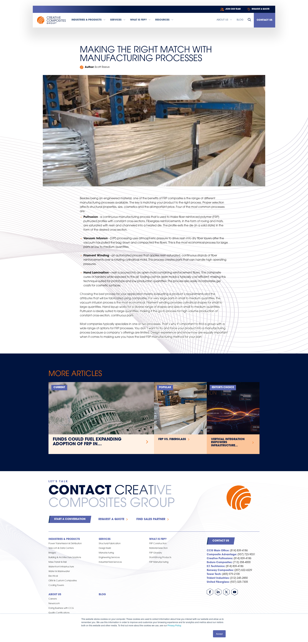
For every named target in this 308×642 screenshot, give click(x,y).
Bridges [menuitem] (52, 553)
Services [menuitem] (105, 539)
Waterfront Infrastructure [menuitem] (61, 567)
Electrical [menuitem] (53, 576)
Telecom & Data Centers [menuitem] (61, 548)
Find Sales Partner (150, 519)
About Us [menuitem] (54, 594)
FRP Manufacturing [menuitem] (158, 562)
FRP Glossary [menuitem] (155, 553)
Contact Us (264, 20)
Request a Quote (111, 519)
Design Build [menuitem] (105, 548)
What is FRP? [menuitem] (157, 539)
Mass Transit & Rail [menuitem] (57, 562)
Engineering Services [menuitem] (109, 557)
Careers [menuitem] (52, 599)
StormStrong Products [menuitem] (160, 557)
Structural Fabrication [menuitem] (109, 544)
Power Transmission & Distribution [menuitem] (65, 544)
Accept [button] (219, 633)
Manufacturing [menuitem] (106, 553)
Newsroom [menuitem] (54, 604)
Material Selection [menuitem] (158, 548)
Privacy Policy (174, 625)
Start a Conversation (70, 519)
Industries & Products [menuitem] (64, 539)
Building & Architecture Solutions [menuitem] (64, 557)
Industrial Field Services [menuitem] (110, 562)
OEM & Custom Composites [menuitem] (62, 581)
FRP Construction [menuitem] (157, 544)
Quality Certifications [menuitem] (59, 613)
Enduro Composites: (219, 562)
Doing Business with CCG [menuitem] (61, 608)
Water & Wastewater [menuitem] (59, 571)
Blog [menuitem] (102, 594)
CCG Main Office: (218, 550)
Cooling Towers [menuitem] (56, 585)
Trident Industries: (218, 578)
